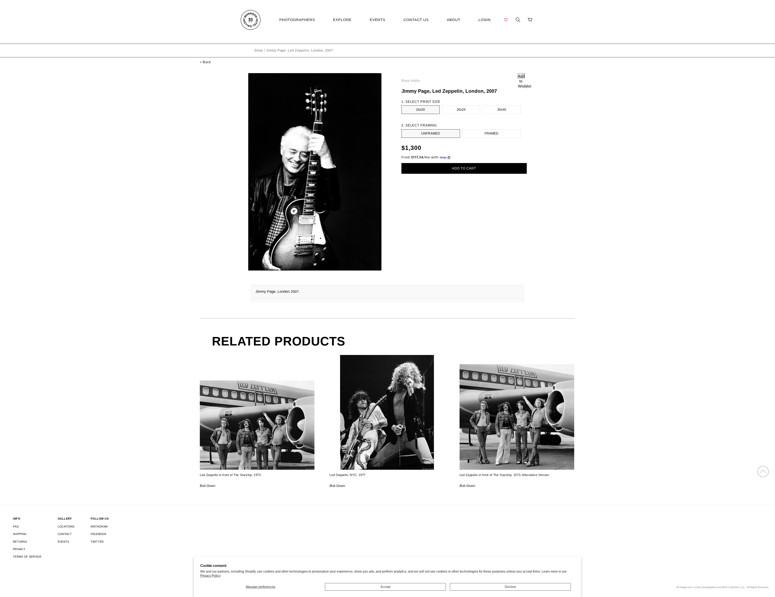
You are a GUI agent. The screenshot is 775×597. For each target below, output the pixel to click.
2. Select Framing (419, 125)
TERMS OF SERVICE (27, 556)
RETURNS (20, 541)
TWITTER (97, 541)
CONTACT (65, 534)
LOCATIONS (66, 526)
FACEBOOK (98, 534)
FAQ (16, 526)
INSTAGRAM (99, 526)
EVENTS (63, 541)
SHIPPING (20, 534)
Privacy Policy (210, 575)
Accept (385, 587)
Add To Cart (464, 168)
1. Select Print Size (420, 101)
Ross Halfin (410, 80)
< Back (205, 62)
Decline (510, 587)
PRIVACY (19, 549)
